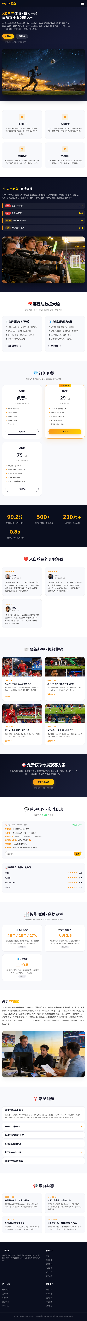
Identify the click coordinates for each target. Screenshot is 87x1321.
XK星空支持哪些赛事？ (43, 1161)
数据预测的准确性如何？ (43, 1135)
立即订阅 (65, 431)
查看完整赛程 (13, 346)
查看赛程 (22, 36)
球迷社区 (49, 1272)
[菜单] (83, 3)
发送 (77, 854)
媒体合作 (49, 1294)
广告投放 (49, 1302)
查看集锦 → (8, 696)
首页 (47, 1256)
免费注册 (5, 1290)
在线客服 (49, 1306)
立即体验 (8, 36)
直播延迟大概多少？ (43, 1126)
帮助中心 (5, 1298)
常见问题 (5, 1306)
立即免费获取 (43, 782)
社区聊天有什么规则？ (43, 1152)
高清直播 (49, 1260)
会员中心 (5, 1294)
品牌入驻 (49, 1290)
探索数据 (54, 346)
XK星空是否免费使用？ (44, 1109)
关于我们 (5, 1302)
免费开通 (22, 432)
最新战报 (49, 1276)
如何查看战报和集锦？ (43, 1143)
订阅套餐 (49, 1268)
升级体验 (22, 489)
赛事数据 (49, 1264)
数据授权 (49, 1298)
